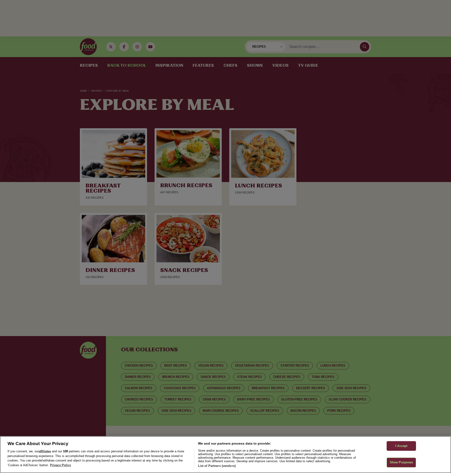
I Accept (401, 446)
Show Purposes (401, 462)
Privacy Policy (60, 465)
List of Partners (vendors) (217, 466)
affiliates (45, 451)
